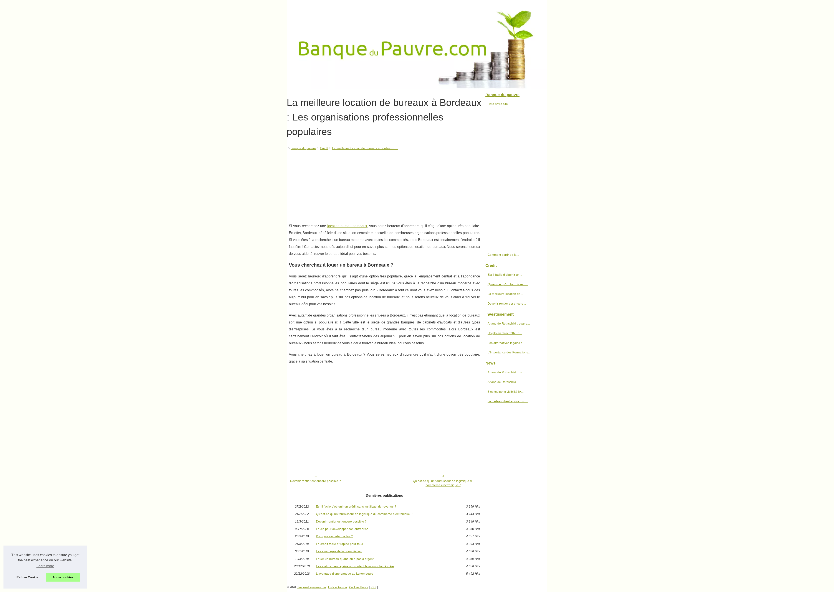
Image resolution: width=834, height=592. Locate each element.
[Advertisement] (384, 183)
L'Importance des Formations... (509, 352)
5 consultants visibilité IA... (506, 391)
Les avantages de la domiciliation (339, 551)
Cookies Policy (358, 587)
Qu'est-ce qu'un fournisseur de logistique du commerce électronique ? (443, 483)
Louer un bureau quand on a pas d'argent (345, 558)
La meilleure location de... (505, 293)
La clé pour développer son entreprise (342, 528)
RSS (373, 587)
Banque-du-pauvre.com (311, 587)
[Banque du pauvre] (417, 44)
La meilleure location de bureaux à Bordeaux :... (365, 148)
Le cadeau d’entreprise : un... (508, 401)
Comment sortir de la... (503, 254)
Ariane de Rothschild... (503, 382)
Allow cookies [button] (63, 577)
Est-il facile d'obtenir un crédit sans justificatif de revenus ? (356, 506)
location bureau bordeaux (347, 226)
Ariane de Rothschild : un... (506, 372)
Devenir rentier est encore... (507, 303)
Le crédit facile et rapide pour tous (339, 543)
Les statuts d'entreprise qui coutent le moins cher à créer (355, 566)
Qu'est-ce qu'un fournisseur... (508, 284)
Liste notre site (498, 104)
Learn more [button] (45, 566)
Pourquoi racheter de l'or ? (334, 536)
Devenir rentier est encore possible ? (315, 481)
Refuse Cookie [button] (27, 577)
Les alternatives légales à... (506, 343)
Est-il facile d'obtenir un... (505, 274)
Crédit (324, 148)
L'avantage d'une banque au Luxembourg (345, 573)
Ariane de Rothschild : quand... (509, 323)
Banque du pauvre (303, 148)
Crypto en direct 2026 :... (505, 333)
